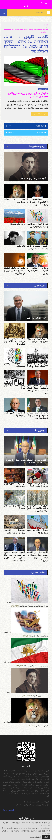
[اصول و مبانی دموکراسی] (14, 191)
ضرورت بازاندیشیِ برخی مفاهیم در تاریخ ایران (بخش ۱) (37, 508)
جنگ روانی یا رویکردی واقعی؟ (14, 507)
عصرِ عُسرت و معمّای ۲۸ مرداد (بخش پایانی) (37, 365)
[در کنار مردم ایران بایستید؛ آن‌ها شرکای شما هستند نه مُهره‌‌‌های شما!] (37, 377)
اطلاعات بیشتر (35, 837)
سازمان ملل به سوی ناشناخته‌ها (37, 531)
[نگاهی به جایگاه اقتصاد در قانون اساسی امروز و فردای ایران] (14, 260)
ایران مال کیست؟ (17, 224)
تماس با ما (45, 2)
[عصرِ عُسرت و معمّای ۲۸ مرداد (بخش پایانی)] (37, 355)
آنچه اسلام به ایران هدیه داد (33, 178)
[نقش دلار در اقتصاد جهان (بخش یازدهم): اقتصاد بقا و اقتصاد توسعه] (26, 451)
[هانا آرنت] (14, 238)
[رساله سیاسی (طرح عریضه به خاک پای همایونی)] (14, 330)
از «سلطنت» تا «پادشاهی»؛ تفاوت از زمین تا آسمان (37, 201)
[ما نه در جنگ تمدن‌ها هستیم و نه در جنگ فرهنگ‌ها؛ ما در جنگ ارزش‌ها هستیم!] (37, 405)
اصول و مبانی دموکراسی (14, 200)
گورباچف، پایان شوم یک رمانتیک (14, 414)
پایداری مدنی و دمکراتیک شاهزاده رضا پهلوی (37, 270)
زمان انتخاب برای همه (36, 318)
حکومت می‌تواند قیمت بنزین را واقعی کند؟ (37, 485)
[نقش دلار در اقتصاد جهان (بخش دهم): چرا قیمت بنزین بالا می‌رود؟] (37, 544)
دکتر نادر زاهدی (43, 89)
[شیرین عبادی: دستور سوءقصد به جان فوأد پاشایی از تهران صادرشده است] (14, 544)
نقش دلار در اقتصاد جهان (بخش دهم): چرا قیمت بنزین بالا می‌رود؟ (37, 556)
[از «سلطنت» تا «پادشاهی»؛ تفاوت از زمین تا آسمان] (37, 191)
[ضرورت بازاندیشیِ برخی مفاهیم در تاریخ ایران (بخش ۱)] (37, 497)
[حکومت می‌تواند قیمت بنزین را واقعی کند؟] (37, 475)
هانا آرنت (21, 246)
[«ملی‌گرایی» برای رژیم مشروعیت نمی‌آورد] (37, 330)
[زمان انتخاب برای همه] (26, 306)
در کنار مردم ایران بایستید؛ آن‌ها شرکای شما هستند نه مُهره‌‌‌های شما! (37, 389)
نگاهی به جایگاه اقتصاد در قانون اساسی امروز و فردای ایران (14, 270)
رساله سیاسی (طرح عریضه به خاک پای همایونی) (14, 341)
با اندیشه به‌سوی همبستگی (14, 365)
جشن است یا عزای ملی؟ (14, 387)
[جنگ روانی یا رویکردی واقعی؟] (14, 497)
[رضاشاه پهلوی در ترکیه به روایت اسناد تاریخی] (37, 238)
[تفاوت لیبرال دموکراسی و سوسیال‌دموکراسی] (37, 216)
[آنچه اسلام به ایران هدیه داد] (26, 166)
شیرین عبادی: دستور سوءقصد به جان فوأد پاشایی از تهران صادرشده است (14, 556)
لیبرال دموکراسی (39, 13)
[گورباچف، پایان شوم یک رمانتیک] (14, 405)
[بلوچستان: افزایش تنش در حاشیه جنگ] (14, 522)
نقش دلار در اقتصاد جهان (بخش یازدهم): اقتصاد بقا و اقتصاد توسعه (26, 461)
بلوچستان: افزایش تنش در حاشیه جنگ (14, 531)
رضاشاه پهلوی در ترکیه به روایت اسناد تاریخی (37, 247)
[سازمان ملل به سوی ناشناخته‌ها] (37, 522)
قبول (46, 837)
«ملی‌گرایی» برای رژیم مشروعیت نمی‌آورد (37, 340)
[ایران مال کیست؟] (14, 216)
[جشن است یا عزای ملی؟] (14, 377)
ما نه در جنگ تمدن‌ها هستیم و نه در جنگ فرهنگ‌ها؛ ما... (37, 415)
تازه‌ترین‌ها (40, 430)
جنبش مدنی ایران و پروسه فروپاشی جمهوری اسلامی (28, 95)
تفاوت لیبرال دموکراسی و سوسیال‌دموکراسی (37, 225)
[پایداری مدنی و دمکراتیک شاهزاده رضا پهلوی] (37, 260)
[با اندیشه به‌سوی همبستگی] (14, 355)
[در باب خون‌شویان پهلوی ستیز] (14, 475)
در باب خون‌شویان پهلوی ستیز (14, 485)
